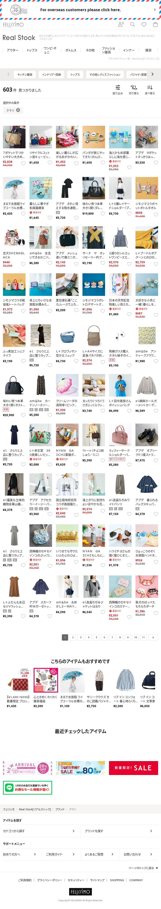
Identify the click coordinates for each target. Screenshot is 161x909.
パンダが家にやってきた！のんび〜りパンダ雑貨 (93, 157)
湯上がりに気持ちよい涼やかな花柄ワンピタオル (93, 504)
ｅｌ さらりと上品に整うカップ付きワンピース (40, 355)
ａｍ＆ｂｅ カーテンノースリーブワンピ (39, 405)
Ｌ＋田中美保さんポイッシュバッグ (120, 403)
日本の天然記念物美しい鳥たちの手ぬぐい (120, 304)
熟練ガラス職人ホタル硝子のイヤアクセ (120, 355)
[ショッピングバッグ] (155, 25)
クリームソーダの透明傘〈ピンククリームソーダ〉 (66, 405)
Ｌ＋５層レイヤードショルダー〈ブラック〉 (120, 208)
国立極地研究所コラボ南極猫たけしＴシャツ (66, 504)
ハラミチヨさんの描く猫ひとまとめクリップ (119, 555)
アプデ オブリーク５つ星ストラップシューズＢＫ (146, 455)
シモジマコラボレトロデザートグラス (93, 304)
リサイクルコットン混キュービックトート (40, 157)
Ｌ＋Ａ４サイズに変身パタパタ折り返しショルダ (93, 355)
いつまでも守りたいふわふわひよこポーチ (67, 555)
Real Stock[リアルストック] (35, 809)
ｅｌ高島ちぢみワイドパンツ (119, 502)
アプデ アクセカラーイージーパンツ (40, 504)
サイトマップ (97, 880)
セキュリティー (76, 880)
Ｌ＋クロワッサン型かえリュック (66, 353)
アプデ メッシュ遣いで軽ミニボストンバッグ (67, 257)
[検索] (132, 25)
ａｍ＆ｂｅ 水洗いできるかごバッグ (40, 257)
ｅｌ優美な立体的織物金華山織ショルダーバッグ (14, 504)
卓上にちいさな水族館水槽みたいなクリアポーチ (40, 304)
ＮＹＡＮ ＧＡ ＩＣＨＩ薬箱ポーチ (66, 455)
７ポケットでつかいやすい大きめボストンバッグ (14, 157)
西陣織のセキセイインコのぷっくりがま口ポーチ (40, 555)
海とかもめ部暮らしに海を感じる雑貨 (120, 157)
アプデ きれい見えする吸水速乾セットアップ (67, 208)
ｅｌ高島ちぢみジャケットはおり (92, 604)
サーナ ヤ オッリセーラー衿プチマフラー (93, 257)
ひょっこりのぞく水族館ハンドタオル (146, 555)
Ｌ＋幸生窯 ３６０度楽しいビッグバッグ (40, 455)
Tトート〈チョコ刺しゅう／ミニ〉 (93, 453)
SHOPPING (117, 880)
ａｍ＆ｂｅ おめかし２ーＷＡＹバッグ (66, 606)
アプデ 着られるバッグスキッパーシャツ (146, 504)
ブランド (60, 809)
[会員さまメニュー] (121, 25)
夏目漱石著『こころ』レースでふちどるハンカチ (66, 304)
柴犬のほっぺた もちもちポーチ (145, 604)
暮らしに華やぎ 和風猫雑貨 (38, 206)
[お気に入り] (144, 25)
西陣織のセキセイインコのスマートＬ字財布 (120, 606)
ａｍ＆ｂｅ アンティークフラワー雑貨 (145, 355)
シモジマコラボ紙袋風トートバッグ (14, 302)
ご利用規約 (25, 880)
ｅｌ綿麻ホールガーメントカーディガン (146, 405)
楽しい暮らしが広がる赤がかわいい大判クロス (67, 157)
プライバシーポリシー (49, 880)
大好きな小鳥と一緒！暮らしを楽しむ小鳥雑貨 (146, 304)
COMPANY (136, 880)
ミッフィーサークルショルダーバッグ (119, 455)
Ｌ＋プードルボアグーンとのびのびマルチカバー (146, 257)
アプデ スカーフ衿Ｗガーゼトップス (40, 606)
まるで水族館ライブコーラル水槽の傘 (14, 208)
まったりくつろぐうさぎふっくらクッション (93, 405)
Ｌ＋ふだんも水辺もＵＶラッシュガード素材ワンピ (14, 606)
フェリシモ (9, 809)
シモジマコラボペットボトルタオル (146, 206)
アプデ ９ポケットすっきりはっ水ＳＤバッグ (146, 157)
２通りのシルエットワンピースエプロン (119, 257)
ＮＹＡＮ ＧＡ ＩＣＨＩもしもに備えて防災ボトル (93, 555)
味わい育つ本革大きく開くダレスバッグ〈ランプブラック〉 (93, 210)
